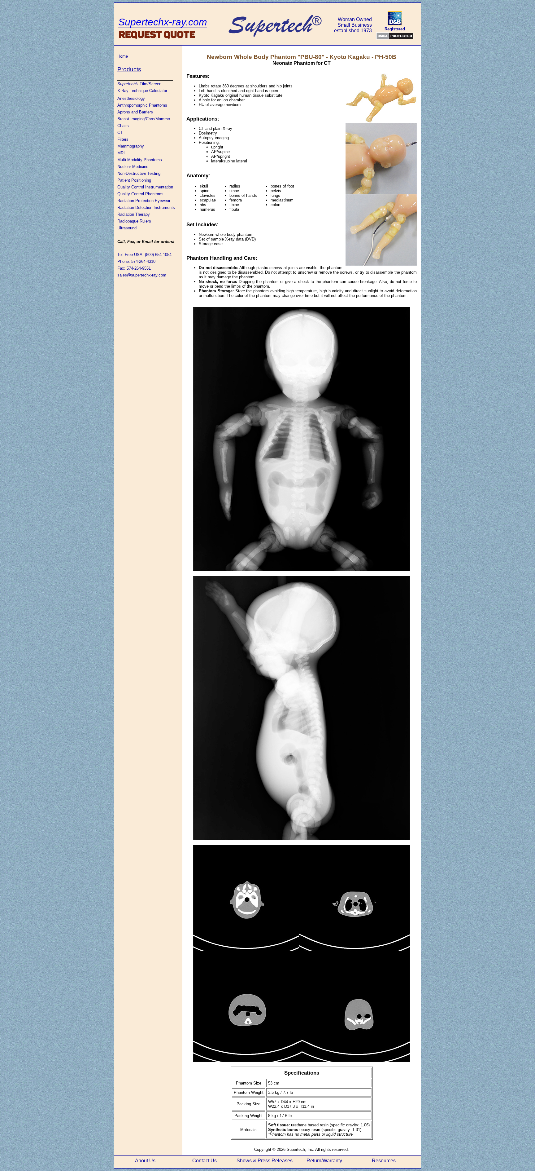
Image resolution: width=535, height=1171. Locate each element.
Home (122, 56)
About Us (145, 1160)
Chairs (123, 125)
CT (120, 132)
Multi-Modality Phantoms (139, 159)
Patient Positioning (134, 180)
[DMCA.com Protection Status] (395, 36)
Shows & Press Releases (265, 1160)
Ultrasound (127, 228)
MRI (121, 153)
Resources (384, 1160)
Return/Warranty (324, 1160)
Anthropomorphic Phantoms (142, 105)
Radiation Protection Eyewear (143, 200)
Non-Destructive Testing (138, 173)
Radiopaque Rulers (134, 221)
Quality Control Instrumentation (145, 187)
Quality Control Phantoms (140, 194)
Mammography (130, 146)
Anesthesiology (131, 98)
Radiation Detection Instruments (146, 207)
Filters (122, 139)
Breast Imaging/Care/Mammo (143, 119)
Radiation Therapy (133, 214)
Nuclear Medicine (132, 166)
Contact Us (204, 1160)
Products (129, 69)
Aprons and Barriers (135, 112)
